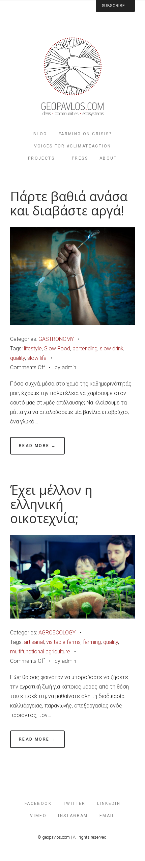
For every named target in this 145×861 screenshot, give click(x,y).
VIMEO (38, 815)
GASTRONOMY (56, 339)
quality (17, 358)
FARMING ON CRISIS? (85, 134)
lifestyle (33, 348)
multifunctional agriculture (40, 651)
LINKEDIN (108, 803)
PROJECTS (41, 158)
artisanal (34, 642)
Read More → (37, 445)
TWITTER (74, 803)
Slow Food (57, 348)
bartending (84, 348)
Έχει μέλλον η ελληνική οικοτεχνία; (51, 504)
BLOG (40, 134)
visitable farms (63, 642)
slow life (37, 358)
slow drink (111, 348)
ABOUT (108, 158)
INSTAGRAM (73, 815)
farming (92, 642)
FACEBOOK (38, 803)
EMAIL (107, 815)
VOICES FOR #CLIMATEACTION (72, 146)
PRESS (80, 158)
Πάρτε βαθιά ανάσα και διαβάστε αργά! (68, 203)
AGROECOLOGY (57, 632)
